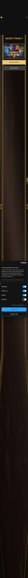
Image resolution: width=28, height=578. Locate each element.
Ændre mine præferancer (18, 305)
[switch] (24, 291)
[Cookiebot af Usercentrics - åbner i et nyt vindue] (20, 263)
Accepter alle (14, 309)
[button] (14, 62)
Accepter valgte (14, 314)
